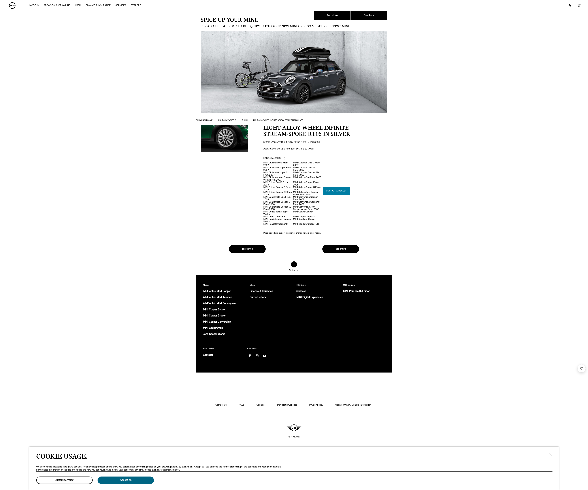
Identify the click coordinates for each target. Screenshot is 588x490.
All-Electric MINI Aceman (217, 297)
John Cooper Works (214, 334)
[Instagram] (257, 355)
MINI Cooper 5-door (214, 315)
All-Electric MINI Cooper (217, 291)
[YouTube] (264, 355)
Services (301, 291)
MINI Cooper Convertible (217, 322)
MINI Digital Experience (309, 297)
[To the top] (294, 264)
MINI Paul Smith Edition (356, 291)
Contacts (208, 355)
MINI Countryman (213, 328)
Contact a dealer (336, 191)
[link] (570, 5)
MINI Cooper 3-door (214, 309)
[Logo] (294, 428)
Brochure (369, 15)
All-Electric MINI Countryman (219, 303)
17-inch (244, 120)
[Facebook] (249, 355)
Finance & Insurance (261, 291)
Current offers (258, 297)
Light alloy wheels (227, 120)
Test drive (332, 15)
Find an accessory (204, 120)
